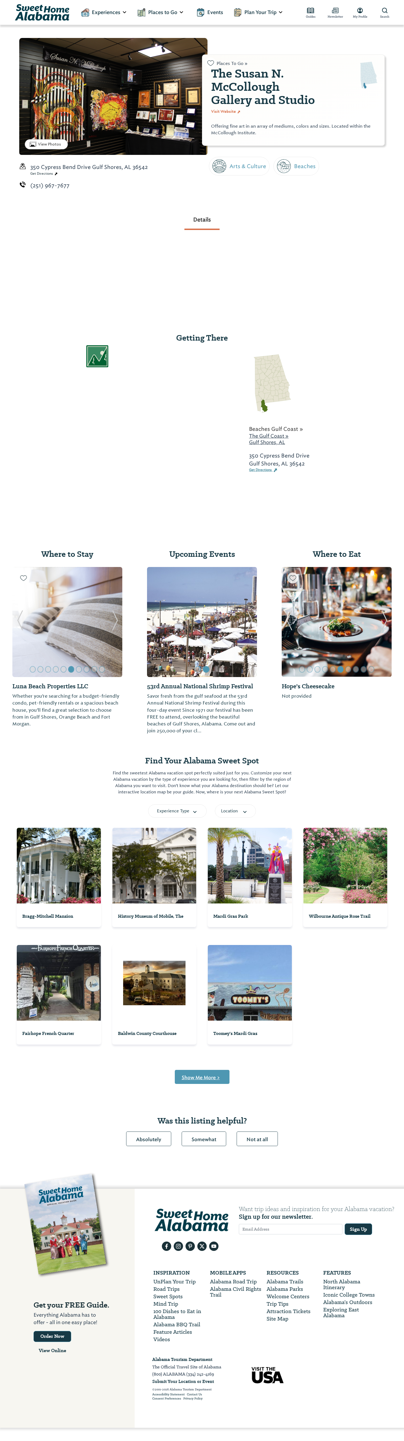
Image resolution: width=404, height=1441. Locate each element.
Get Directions (42, 173)
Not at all (257, 1139)
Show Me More (201, 1077)
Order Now (52, 1336)
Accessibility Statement (168, 1394)
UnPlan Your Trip (174, 1281)
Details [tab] (202, 219)
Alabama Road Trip (233, 1281)
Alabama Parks (285, 1289)
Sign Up (358, 1229)
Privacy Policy (193, 1398)
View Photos (49, 144)
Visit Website (224, 111)
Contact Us (194, 1394)
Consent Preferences (166, 1398)
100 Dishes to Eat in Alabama (177, 1314)
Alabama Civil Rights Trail (235, 1292)
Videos (161, 1339)
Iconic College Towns (349, 1295)
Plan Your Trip (260, 12)
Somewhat (204, 1139)
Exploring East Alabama (341, 1312)
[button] (19, 622)
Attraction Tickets (289, 1311)
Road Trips (166, 1289)
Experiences (106, 12)
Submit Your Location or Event (183, 1381)
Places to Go (162, 12)
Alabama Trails (285, 1281)
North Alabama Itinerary (341, 1284)
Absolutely (148, 1139)
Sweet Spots (168, 1296)
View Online (52, 1350)
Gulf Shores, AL (267, 442)
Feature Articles (172, 1332)
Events (215, 12)
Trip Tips (278, 1304)
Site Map (277, 1319)
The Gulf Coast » (269, 436)
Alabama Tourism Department (182, 1359)
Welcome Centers (288, 1296)
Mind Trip (165, 1304)
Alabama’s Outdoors (347, 1302)
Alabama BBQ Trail (176, 1324)
